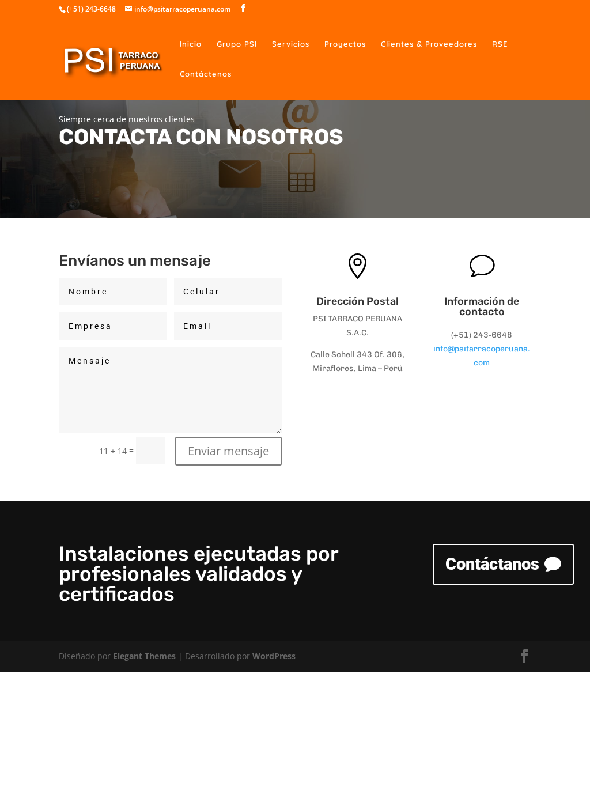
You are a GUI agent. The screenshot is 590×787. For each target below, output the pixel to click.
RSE (500, 44)
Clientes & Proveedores (429, 44)
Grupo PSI (237, 44)
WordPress (274, 655)
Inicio (191, 44)
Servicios (290, 44)
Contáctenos (206, 74)
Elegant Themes (144, 655)
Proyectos (345, 44)
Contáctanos (492, 564)
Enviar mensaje (228, 451)
